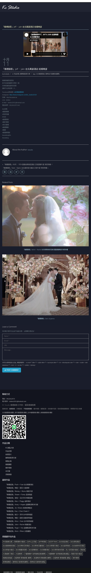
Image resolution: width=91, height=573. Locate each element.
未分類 (7, 471)
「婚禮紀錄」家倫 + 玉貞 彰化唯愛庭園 (18, 498)
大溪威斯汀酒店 (8, 554)
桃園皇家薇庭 (7, 558)
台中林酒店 (42, 542)
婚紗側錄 (8, 468)
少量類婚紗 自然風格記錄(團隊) (35, 554)
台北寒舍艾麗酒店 (38, 546)
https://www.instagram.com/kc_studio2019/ (23, 95)
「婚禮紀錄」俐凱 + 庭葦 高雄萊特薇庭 (18, 518)
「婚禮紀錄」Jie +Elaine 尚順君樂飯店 (18, 508)
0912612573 (11, 399)
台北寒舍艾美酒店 (23, 546)
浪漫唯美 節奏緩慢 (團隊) (23, 558)
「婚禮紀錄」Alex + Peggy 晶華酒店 (18, 501)
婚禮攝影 (8, 464)
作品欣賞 (16, 74)
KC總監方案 (9, 448)
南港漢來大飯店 (19, 542)
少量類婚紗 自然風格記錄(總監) (58, 554)
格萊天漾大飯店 (76, 554)
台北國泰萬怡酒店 (9, 546)
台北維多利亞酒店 (78, 546)
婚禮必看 (8, 461)
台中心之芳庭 (31, 542)
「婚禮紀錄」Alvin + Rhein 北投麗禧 (18, 531)
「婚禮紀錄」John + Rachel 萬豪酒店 (18, 524)
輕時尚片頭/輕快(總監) (38, 562)
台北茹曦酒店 (33, 550)
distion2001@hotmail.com (17, 401)
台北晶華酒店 (65, 546)
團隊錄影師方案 (25, 74)
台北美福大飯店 (8, 550)
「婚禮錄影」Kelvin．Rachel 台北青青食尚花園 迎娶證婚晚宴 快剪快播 (45, 250)
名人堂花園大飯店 (72, 550)
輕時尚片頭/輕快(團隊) (53, 74)
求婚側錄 (8, 474)
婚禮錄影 (12, 409)
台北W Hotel (52, 542)
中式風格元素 (7, 542)
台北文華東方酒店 (52, 546)
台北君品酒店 (63, 542)
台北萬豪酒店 (40, 74)
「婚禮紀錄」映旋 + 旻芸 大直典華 (17, 488)
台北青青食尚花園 (58, 550)
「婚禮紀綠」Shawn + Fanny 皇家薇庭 (18, 494)
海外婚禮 (76, 558)
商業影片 (8, 454)
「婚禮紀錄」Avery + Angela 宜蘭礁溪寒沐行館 (21, 504)
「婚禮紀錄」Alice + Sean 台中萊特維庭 (19, 521)
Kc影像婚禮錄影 (19, 92)
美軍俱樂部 (7, 562)
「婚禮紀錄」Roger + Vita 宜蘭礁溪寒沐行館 (20, 528)
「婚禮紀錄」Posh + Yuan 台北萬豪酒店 (19, 484)
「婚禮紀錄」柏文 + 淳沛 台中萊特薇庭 (18, 514)
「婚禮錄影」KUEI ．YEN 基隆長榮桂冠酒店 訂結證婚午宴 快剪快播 (27, 164)
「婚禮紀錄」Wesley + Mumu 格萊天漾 (19, 491)
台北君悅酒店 (75, 542)
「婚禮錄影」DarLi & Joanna (46, 319)
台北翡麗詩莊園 (21, 550)
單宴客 (82, 550)
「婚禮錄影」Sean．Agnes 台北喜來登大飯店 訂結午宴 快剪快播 (24, 168)
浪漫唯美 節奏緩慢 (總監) (62, 558)
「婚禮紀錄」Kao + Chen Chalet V (17, 511)
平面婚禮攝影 (28, 409)
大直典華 (19, 554)
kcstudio (6, 74)
